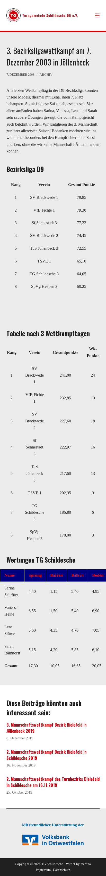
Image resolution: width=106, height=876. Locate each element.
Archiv (46, 74)
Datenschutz (61, 870)
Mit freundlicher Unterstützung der (53, 825)
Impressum (43, 870)
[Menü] (97, 15)
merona (86, 864)
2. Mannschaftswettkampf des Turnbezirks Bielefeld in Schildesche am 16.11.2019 (53, 782)
